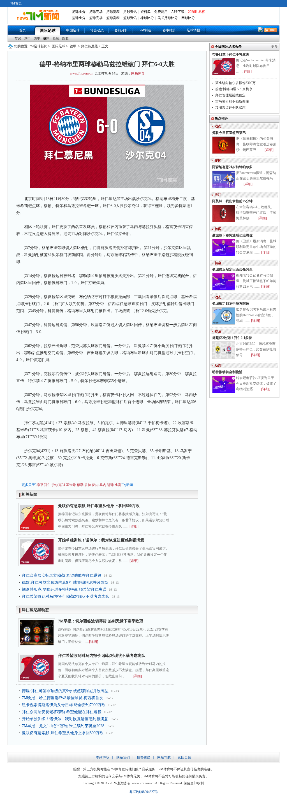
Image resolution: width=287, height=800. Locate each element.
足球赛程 (113, 12)
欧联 (65, 39)
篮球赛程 (113, 18)
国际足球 (47, 31)
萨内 (95, 485)
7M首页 (16, 3)
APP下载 (177, 12)
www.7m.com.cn (81, 73)
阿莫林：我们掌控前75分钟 (232, 201)
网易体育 (138, 73)
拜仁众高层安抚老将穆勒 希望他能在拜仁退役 (61, 575)
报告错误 (143, 757)
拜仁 (47, 485)
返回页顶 (184, 757)
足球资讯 (130, 12)
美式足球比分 (168, 18)
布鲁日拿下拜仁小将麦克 (230, 54)
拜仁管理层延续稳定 (230, 95)
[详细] (133, 526)
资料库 (145, 12)
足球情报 (193, 30)
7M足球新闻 (38, 46)
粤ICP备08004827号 (143, 792)
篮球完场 (96, 18)
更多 (274, 46)
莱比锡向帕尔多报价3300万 (235, 83)
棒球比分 (147, 18)
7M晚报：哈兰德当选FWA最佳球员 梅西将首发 (62, 698)
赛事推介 (169, 30)
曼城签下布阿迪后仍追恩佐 (232, 235)
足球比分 (78, 12)
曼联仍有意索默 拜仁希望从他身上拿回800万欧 (99, 506)
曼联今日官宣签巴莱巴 (229, 133)
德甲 (46, 39)
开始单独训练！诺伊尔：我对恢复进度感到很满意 (101, 540)
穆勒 (80, 485)
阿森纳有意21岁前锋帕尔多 (232, 167)
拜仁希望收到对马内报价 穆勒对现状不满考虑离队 (65, 596)
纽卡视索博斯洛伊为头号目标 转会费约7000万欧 (63, 705)
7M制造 (145, 30)
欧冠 (56, 39)
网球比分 (188, 18)
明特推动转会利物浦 (227, 372)
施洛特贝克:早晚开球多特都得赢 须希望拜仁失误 (64, 589)
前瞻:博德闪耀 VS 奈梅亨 (234, 89)
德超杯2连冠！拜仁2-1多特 (232, 338)
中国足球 (73, 30)
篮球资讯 (130, 18)
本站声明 (102, 757)
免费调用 (161, 12)
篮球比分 (78, 18)
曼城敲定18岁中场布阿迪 (230, 304)
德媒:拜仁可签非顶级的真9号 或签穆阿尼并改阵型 (65, 582)
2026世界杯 (196, 12)
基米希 (71, 485)
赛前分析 (121, 30)
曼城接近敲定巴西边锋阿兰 (232, 269)
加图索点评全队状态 (230, 108)
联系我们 (123, 757)
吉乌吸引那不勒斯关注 (232, 101)
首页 (22, 30)
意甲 (27, 39)
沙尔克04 (58, 485)
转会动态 (97, 30)
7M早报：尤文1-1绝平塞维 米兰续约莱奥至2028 (63, 726)
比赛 (118, 485)
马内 (102, 485)
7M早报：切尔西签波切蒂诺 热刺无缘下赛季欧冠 (100, 621)
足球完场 (96, 12)
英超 (18, 39)
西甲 (37, 39)
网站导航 (164, 757)
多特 (87, 485)
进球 (110, 485)
